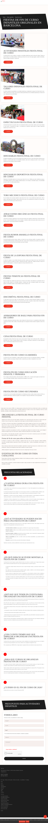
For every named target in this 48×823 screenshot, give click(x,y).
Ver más (8, 62)
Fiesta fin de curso (18, 17)
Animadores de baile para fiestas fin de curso (24, 316)
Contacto (2, 792)
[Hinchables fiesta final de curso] (24, 146)
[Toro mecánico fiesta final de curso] (24, 193)
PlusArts (2, 785)
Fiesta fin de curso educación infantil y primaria (20, 373)
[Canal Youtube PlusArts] (6, 812)
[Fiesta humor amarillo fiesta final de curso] (24, 232)
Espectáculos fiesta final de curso (23, 122)
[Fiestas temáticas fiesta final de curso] (24, 274)
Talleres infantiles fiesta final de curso (23, 87)
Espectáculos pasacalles (5, 803)
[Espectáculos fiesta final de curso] (24, 113)
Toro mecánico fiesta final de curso (24, 195)
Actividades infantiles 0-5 (5, 797)
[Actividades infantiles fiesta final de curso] (24, 41)
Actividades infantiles (4, 796)
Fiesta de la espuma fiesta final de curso (23, 256)
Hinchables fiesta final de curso (22, 156)
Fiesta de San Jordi (4, 808)
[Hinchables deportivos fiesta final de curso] (24, 172)
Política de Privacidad (8, 779)
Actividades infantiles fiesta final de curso (23, 52)
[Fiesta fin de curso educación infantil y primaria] (24, 370)
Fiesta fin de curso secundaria (21, 391)
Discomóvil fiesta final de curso (22, 297)
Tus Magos (27, 779)
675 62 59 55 (4, 776)
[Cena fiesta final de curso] (24, 334)
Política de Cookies (16, 779)
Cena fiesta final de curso (18, 336)
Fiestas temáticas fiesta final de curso (22, 277)
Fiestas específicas (10, 17)
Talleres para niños (4, 801)
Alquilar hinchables (4, 798)
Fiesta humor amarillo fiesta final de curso (23, 236)
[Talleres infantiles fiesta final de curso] (24, 77)
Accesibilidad (22, 779)
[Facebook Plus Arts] (2, 812)
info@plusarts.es (3, 771)
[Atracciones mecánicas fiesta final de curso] (24, 211)
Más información (22, 821)
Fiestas (4, 17)
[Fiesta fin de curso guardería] (24, 352)
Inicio (2, 783)
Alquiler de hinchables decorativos (6, 804)
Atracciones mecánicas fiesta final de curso (23, 215)
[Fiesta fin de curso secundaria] (24, 389)
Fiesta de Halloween (4, 807)
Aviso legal (2, 779)
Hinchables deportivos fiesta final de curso (23, 175)
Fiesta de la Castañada (4, 805)
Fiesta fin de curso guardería (20, 355)
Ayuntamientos (3, 786)
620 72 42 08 (4, 774)
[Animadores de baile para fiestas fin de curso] (24, 313)
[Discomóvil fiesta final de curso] (24, 294)
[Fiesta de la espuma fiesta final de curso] (24, 253)
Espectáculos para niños (5, 800)
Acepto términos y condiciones (11, 749)
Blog (1, 790)
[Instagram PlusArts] (4, 812)
